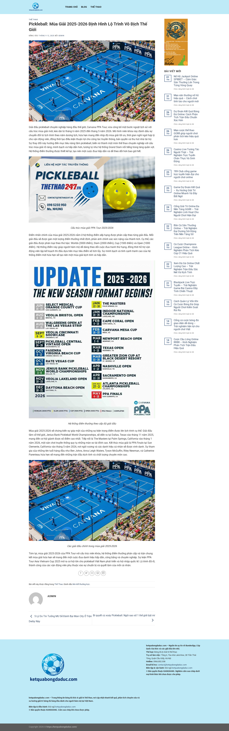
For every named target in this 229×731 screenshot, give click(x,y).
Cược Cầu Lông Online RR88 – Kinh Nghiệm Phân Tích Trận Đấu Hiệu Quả (186, 344)
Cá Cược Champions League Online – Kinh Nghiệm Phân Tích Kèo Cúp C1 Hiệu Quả (186, 249)
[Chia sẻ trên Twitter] (86, 573)
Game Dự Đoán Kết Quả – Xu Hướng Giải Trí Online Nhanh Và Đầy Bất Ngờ (187, 192)
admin (61, 36)
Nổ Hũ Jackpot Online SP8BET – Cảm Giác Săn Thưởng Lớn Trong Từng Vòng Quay (186, 81)
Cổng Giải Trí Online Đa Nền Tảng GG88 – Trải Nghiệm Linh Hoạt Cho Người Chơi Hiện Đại (186, 211)
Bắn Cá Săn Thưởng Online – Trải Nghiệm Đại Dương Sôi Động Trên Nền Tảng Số (185, 230)
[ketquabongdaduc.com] (44, 7)
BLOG (84, 7)
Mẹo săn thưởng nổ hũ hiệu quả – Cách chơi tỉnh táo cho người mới (186, 98)
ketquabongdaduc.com (65, 707)
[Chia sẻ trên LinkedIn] (103, 573)
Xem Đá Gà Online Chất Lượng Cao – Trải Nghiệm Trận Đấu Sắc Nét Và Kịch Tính (187, 268)
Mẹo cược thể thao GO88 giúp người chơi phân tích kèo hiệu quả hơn (186, 135)
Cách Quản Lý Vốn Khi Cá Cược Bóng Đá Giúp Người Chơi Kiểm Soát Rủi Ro (186, 306)
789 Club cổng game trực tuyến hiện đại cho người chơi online (186, 174)
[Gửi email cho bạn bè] (92, 573)
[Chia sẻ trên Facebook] (80, 573)
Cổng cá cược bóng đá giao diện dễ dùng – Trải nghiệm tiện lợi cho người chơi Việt (186, 325)
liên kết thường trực (81, 584)
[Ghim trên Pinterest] (97, 573)
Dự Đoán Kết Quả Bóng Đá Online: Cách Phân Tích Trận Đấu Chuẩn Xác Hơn (186, 116)
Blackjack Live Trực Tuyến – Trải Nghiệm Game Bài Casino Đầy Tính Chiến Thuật (186, 287)
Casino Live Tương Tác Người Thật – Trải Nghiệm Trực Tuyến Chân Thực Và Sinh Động (186, 155)
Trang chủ (71, 7)
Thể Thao (96, 7)
